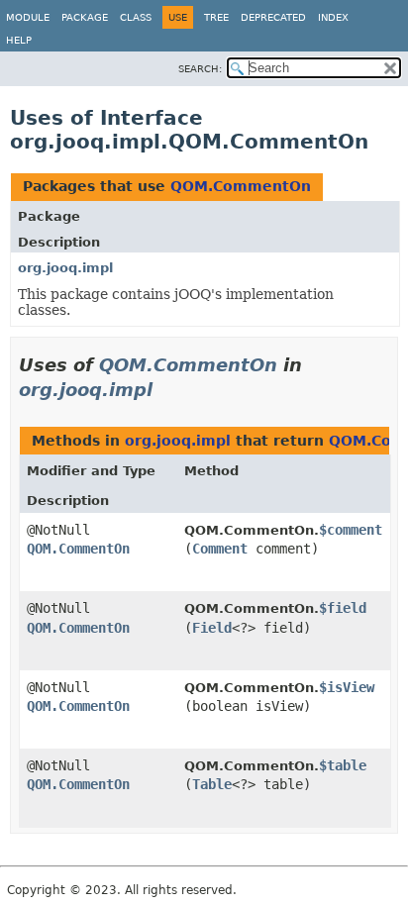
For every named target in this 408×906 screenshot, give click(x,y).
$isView (346, 687)
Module (28, 17)
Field (212, 628)
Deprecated (273, 17)
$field (342, 608)
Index (333, 17)
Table (212, 784)
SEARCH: (200, 68)
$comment (350, 530)
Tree (216, 17)
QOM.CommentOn (240, 186)
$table (342, 765)
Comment (220, 548)
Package (84, 17)
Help (19, 40)
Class (136, 17)
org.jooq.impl (65, 267)
